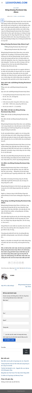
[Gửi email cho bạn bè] (17, 263)
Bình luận (6, 300)
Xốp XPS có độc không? (7, 285)
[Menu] (2, 2)
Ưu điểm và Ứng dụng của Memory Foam (12, 375)
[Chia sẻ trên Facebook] (12, 263)
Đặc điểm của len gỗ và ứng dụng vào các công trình (15, 361)
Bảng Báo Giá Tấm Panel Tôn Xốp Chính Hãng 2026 (15, 372)
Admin (23, 16)
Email (4, 320)
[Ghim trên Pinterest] (20, 263)
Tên (4, 313)
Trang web (5, 327)
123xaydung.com (16, 2)
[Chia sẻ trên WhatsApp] (9, 263)
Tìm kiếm (3, 347)
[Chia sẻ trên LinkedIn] (23, 263)
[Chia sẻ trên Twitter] (14, 263)
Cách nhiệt (16, 7)
